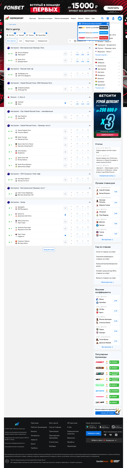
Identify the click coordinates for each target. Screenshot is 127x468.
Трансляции (54, 431)
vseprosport (14, 18)
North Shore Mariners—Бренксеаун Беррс (23, 165)
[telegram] (105, 435)
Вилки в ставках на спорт (106, 278)
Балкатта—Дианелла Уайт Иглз (23, 215)
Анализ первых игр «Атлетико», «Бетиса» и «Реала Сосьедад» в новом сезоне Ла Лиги (107, 159)
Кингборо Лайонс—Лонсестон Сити (22, 180)
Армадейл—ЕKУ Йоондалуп (21, 208)
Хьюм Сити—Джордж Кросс (21, 60)
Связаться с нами (94, 433)
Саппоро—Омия (19, 103)
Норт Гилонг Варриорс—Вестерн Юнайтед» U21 (24, 194)
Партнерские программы (54, 437)
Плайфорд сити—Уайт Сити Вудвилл (23, 75)
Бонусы (80, 18)
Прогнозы (32, 18)
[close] (108, 23)
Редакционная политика (73, 432)
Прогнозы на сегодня (45, 18)
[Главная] (6, 24)
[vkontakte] (110, 435)
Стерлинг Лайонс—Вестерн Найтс (22, 242)
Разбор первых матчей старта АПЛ (107, 150)
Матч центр (53, 423)
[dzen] (116, 435)
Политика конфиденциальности (15, 443)
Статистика (53, 442)
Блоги (87, 18)
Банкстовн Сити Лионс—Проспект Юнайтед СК (24, 145)
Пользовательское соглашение (14, 446)
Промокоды (71, 446)
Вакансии (71, 438)
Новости (34, 440)
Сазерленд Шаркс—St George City (22, 89)
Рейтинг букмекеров (62, 18)
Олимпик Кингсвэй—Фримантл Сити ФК (23, 229)
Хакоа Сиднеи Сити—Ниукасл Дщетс (23, 131)
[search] (102, 18)
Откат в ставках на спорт (106, 252)
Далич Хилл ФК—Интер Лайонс (21, 159)
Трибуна (34, 448)
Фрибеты (70, 442)
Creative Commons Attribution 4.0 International (47, 454)
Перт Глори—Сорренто (20, 235)
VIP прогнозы (72, 423)
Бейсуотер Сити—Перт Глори (22, 222)
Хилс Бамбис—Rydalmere (21, 152)
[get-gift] (108, 19)
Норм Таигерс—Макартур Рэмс (21, 138)
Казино (73, 18)
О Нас (69, 427)
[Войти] (113, 18)
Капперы (52, 446)
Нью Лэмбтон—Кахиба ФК (21, 117)
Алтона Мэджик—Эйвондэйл (21, 54)
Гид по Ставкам (55, 427)
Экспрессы (35, 435)
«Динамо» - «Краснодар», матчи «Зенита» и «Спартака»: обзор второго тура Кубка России (107, 169)
